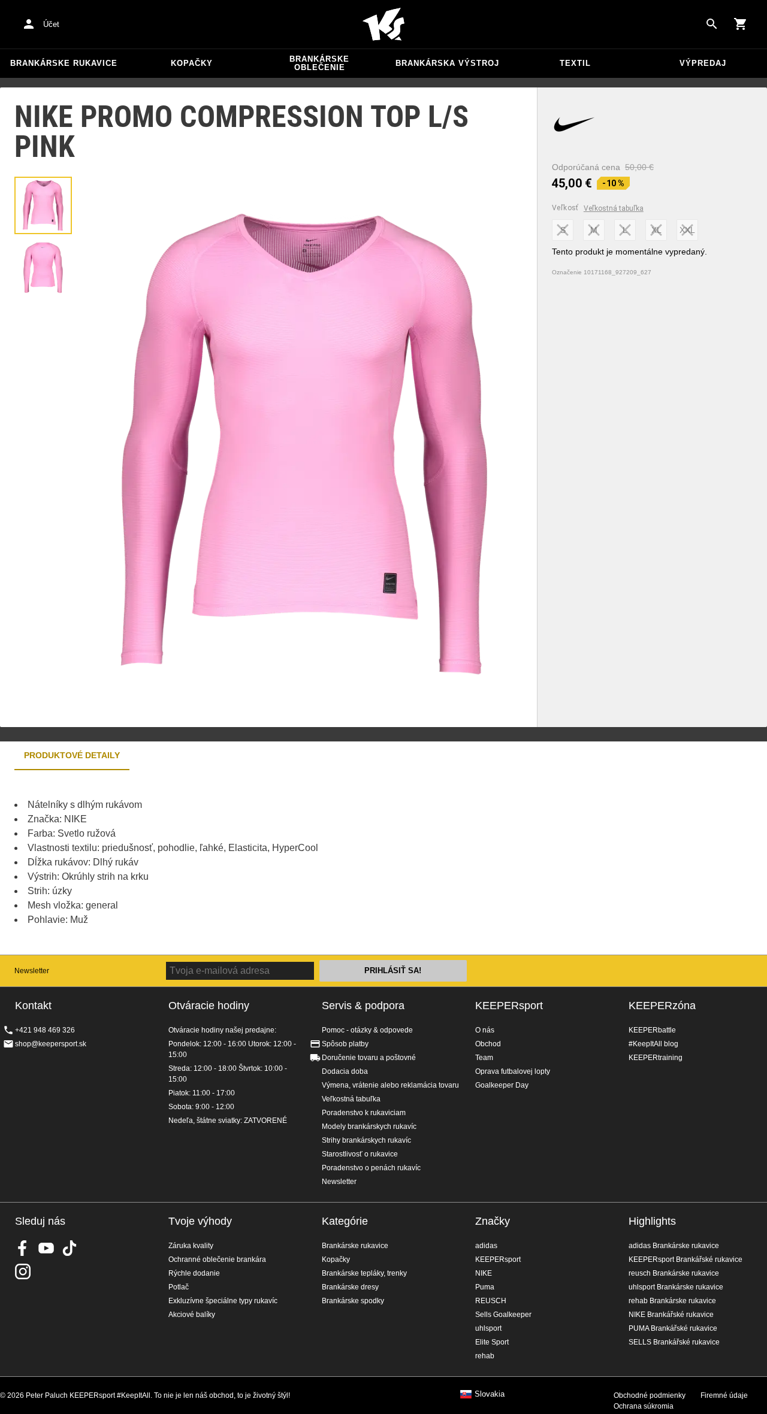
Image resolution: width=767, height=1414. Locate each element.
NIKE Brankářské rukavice (671, 1314)
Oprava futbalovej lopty (512, 1071)
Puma (484, 1287)
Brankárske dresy (350, 1287)
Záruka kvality (190, 1246)
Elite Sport (492, 1342)
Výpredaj (703, 63)
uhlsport (488, 1328)
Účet (51, 24)
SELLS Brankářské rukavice (674, 1342)
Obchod (488, 1044)
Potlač (178, 1287)
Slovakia (490, 1394)
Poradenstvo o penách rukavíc (371, 1168)
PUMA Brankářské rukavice (673, 1328)
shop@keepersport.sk (50, 1044)
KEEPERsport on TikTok (69, 1248)
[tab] (43, 205)
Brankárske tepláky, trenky (364, 1273)
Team (484, 1057)
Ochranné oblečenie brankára (217, 1259)
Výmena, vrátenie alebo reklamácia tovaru (390, 1085)
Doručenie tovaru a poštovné (369, 1057)
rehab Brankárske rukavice (672, 1301)
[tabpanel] (209, 862)
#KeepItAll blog (653, 1044)
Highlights (652, 1221)
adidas (486, 1246)
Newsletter (31, 971)
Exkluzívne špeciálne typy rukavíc (222, 1301)
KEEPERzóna (662, 1006)
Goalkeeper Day (502, 1085)
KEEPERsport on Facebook (23, 1248)
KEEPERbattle (652, 1030)
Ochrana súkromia (644, 1406)
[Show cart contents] (741, 24)
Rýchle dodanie (194, 1273)
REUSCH (490, 1301)
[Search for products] (712, 24)
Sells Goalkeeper (503, 1314)
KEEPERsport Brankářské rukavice (685, 1259)
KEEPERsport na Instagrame (23, 1271)
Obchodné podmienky (650, 1395)
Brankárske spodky (353, 1301)
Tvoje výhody (200, 1221)
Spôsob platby (345, 1044)
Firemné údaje (724, 1395)
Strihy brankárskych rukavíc (366, 1140)
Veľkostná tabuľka (614, 208)
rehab (484, 1356)
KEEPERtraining (656, 1057)
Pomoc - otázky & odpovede (367, 1030)
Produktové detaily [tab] (72, 755)
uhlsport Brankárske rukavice (676, 1287)
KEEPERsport (509, 1006)
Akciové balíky (191, 1314)
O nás (484, 1030)
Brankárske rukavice (63, 63)
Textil (575, 63)
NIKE (483, 1273)
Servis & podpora (363, 1006)
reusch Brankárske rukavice (674, 1273)
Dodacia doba (345, 1071)
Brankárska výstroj (447, 63)
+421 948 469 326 (45, 1030)
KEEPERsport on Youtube (46, 1248)
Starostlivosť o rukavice (360, 1154)
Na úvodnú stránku (383, 24)
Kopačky (192, 63)
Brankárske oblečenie (319, 63)
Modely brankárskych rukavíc (369, 1126)
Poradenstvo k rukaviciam (364, 1113)
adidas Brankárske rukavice (674, 1246)
